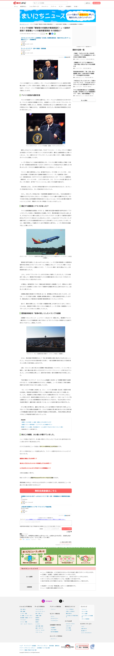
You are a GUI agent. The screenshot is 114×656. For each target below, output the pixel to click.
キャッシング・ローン (40, 611)
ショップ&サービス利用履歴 (87, 616)
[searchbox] (50, 3)
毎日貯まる (23, 6)
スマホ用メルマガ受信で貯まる (72, 616)
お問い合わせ (84, 628)
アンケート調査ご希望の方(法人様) (28, 650)
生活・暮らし (23, 609)
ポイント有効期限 (85, 619)
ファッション (23, 619)
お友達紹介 (68, 6)
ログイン (88, 3)
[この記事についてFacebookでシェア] (52, 33)
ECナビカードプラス (70, 623)
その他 (75, 6)
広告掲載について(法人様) (43, 648)
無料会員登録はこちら (46, 490)
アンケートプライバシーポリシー (27, 648)
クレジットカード (39, 609)
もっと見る (84, 100)
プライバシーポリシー (42, 645)
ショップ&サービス (34, 6)
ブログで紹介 (53, 629)
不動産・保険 (38, 615)
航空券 (37, 622)
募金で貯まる (69, 613)
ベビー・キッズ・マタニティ (26, 624)
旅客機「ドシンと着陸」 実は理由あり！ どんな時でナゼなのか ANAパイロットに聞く (42, 427)
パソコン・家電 (23, 622)
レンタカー (38, 624)
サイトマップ (27, 645)
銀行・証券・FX (39, 613)
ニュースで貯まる (69, 609)
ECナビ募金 (68, 628)
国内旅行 (37, 617)
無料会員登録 (96, 3)
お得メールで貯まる (70, 611)
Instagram (49, 601)
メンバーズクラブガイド (86, 632)
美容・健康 (22, 611)
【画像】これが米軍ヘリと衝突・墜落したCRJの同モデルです (36, 422)
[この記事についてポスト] (50, 33)
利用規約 (34, 645)
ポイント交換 (84, 611)
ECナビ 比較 (68, 630)
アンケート (53, 6)
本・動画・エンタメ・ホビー (26, 615)
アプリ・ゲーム (39, 632)
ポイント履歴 (84, 613)
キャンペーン (45, 6)
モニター (61, 6)
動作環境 (51, 645)
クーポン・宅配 (23, 613)
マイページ (84, 609)
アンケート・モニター (40, 630)
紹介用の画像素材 (54, 631)
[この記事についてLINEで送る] (55, 33)
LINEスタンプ (69, 626)
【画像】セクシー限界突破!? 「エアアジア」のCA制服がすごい (36, 424)
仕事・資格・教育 (39, 626)
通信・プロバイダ (39, 628)
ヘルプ (82, 626)
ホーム (16, 6)
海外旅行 (37, 619)
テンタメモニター (54, 620)
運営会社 (57, 645)
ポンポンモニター (54, 618)
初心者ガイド (84, 630)
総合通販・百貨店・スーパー (26, 617)
